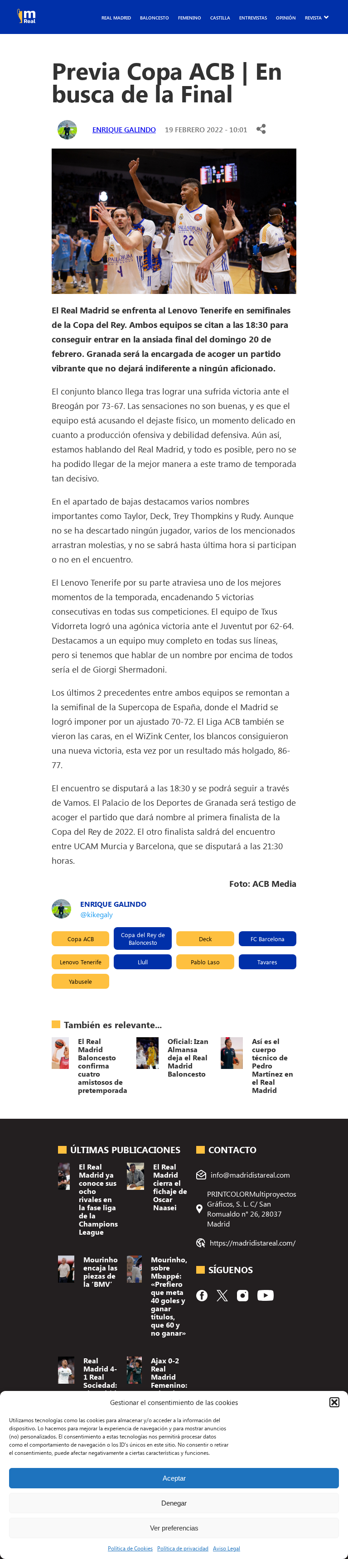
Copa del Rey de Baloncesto (143, 938)
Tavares (267, 962)
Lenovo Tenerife (81, 962)
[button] (334, 1402)
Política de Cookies (130, 1548)
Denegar (174, 1503)
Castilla (220, 17)
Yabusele (80, 981)
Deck (205, 939)
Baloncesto (154, 17)
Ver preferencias (174, 1528)
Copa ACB (81, 939)
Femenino (189, 17)
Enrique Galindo (124, 129)
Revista (313, 17)
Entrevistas (253, 17)
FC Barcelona (268, 939)
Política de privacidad (182, 1548)
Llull (143, 962)
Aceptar (174, 1478)
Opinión (286, 17)
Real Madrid (116, 17)
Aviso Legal (226, 1548)
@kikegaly (96, 914)
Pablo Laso (205, 962)
